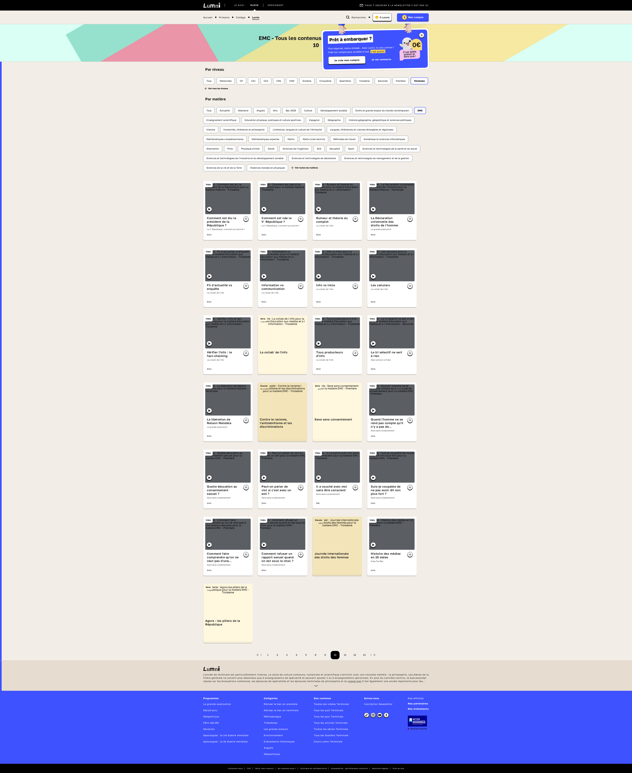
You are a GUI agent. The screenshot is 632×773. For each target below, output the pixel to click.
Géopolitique (272, 754)
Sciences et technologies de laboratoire (314, 158)
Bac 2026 (291, 110)
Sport (351, 148)
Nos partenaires (418, 703)
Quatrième (345, 80)
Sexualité (334, 148)
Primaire (224, 17)
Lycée (255, 17)
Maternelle (226, 80)
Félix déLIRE (211, 722)
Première (401, 80)
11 (345, 654)
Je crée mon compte (347, 60)
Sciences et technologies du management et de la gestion (376, 158)
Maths (291, 139)
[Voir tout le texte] (316, 685)
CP (241, 80)
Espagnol (314, 120)
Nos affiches (416, 698)
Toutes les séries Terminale (331, 729)
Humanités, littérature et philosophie (243, 129)
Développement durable (333, 110)
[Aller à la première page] (257, 655)
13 (364, 654)
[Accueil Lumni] (211, 5)
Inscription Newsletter (378, 704)
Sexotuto (209, 729)
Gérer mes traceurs (264, 768)
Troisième (364, 80)
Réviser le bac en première (281, 704)
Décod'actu (210, 710)
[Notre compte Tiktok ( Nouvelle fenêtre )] (366, 715)
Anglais (261, 110)
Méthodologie (272, 716)
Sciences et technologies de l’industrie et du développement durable (244, 158)
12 (355, 654)
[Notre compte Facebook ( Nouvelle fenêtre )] (386, 715)
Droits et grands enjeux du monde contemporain (382, 110)
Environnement (273, 735)
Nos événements (418, 708)
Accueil (207, 17)
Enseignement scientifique (221, 120)
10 (335, 654)
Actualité (225, 110)
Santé (271, 148)
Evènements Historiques (279, 741)
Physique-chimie (250, 148)
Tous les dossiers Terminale (331, 735)
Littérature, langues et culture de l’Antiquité (297, 129)
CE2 (266, 80)
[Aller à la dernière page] (374, 655)
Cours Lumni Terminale (328, 741)
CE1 (253, 80)
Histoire (210, 129)
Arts (275, 110)
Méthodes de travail (344, 139)
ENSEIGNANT (276, 5)
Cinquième (325, 80)
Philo (230, 148)
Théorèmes (270, 722)
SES (319, 148)
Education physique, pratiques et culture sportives (273, 120)
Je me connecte (381, 59)
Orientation (212, 148)
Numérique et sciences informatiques (384, 139)
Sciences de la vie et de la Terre (224, 167)
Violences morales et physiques (267, 167)
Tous (208, 80)
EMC (420, 110)
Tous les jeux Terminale (328, 716)
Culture (308, 110)
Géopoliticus (211, 716)
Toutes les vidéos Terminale (331, 704)
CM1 (278, 80)
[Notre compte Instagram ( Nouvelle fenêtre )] (373, 715)
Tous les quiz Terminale (328, 710)
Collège (241, 17)
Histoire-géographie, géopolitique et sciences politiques (380, 120)
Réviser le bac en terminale (281, 710)
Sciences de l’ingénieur (296, 148)
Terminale (419, 80)
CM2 (291, 80)
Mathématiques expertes (265, 139)
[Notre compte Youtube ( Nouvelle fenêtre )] (379, 715)
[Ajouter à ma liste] (246, 219)
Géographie (334, 120)
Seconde (383, 80)
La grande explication (217, 704)
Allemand (243, 110)
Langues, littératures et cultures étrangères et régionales (361, 129)
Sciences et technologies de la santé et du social (389, 148)
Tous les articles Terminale (331, 722)
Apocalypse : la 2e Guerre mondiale (225, 741)
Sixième (307, 80)
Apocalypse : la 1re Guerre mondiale (226, 735)
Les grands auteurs (276, 729)
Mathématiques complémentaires (224, 139)
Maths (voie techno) (314, 139)
